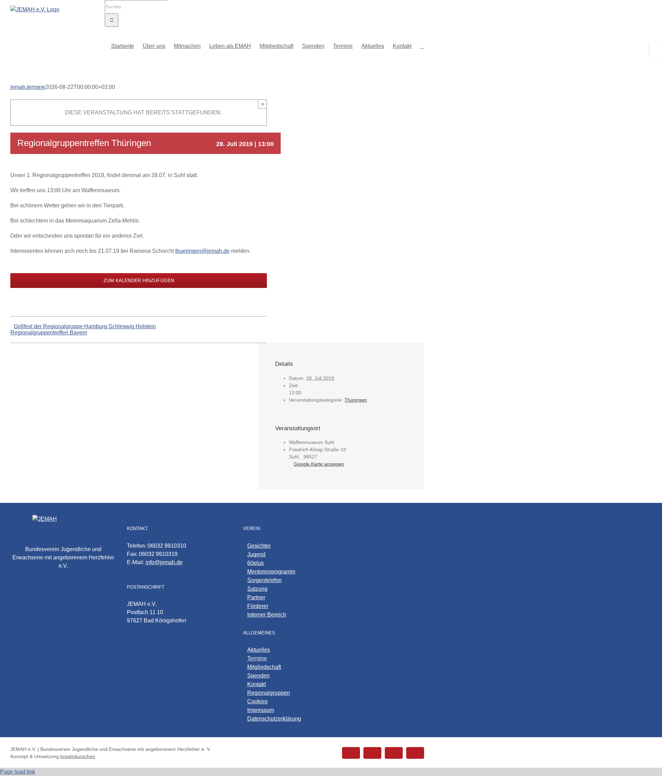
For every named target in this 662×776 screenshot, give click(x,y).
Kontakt (256, 684)
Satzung (257, 589)
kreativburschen (77, 756)
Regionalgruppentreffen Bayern (48, 332)
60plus (255, 563)
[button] (422, 45)
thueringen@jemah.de (202, 251)
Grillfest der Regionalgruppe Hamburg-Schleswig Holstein (85, 326)
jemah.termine (27, 87)
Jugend (256, 554)
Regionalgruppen (268, 693)
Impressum (260, 710)
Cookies (257, 701)
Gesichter (259, 546)
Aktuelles (258, 650)
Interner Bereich (266, 615)
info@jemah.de (164, 562)
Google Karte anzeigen (319, 464)
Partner (256, 597)
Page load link (17, 772)
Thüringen (355, 400)
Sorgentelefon (264, 580)
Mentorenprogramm (271, 572)
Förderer (257, 606)
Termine (257, 658)
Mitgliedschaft (264, 667)
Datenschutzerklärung (274, 719)
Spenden (258, 676)
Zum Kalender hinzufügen (138, 280)
